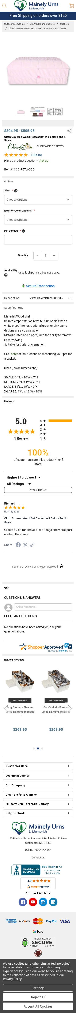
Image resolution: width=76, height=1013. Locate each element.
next (69, 708)
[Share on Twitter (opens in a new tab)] (25, 545)
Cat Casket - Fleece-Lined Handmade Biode (56, 712)
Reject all (38, 997)
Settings (38, 988)
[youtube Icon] (33, 902)
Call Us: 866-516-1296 (38, 850)
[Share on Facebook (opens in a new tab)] (18, 545)
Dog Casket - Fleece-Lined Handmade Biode (20, 712)
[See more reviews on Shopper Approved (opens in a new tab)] (32, 545)
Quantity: (23, 255)
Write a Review (38, 490)
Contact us (38, 857)
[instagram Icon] (43, 902)
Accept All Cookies (38, 1006)
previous (6, 708)
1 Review (36, 154)
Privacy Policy (12, 979)
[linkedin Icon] (53, 902)
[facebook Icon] (23, 902)
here (14, 354)
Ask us (43, 160)
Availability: (11, 270)
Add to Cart (20, 700)
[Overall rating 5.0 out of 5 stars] (16, 156)
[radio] (56, 420)
